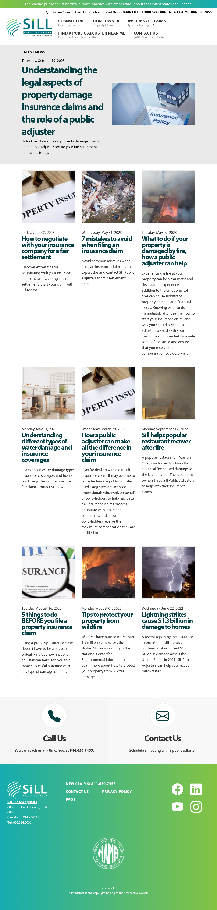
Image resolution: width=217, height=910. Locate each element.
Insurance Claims (147, 22)
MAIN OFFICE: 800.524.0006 (144, 12)
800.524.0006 (22, 822)
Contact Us (149, 34)
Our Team (95, 12)
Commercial (71, 22)
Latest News (112, 12)
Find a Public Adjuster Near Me (91, 34)
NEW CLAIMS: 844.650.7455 (190, 12)
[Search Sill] (48, 12)
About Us (80, 12)
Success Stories (62, 12)
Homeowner (106, 22)
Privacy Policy (117, 791)
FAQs (70, 799)
